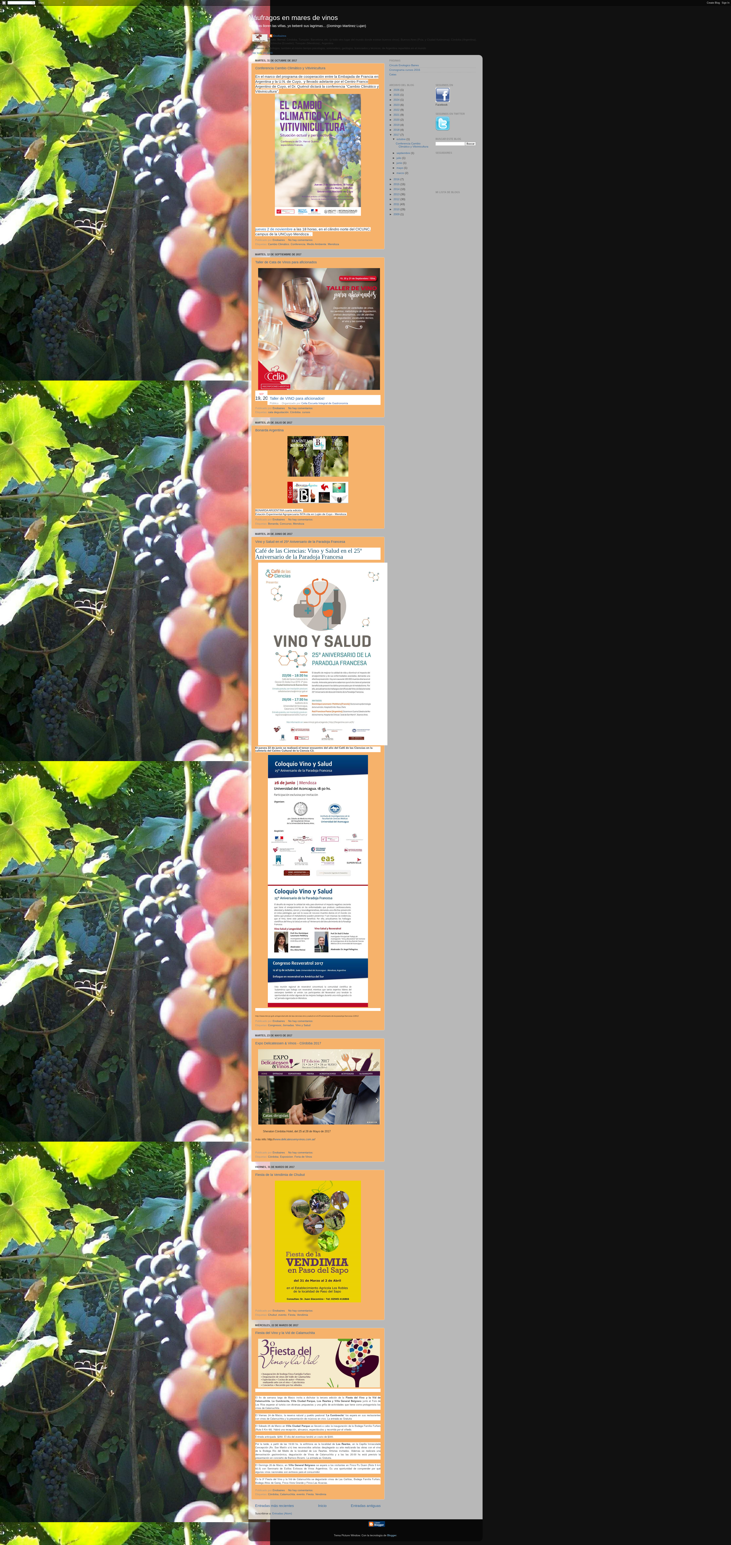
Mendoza (333, 244)
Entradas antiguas (366, 1506)
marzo (401, 173)
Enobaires (279, 35)
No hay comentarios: (301, 240)
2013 (396, 194)
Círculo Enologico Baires (404, 65)
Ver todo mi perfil (262, 53)
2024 (396, 99)
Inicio (322, 1506)
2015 (396, 184)
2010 (396, 209)
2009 (396, 214)
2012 (396, 199)
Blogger (391, 1535)
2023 (396, 105)
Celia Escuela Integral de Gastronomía (324, 403)
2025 (396, 94)
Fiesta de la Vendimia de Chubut (280, 1175)
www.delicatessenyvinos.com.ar (294, 1139)
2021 (396, 114)
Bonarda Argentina (269, 430)
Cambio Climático (278, 244)
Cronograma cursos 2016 (404, 69)
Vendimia (302, 1314)
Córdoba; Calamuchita (281, 1494)
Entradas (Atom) (282, 1513)
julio (399, 158)
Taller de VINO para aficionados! (297, 398)
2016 (396, 179)
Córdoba (295, 412)
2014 (396, 189)
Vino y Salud (302, 1025)
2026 (396, 89)
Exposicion (286, 1156)
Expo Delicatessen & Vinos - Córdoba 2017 (288, 1043)
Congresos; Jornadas (281, 1025)
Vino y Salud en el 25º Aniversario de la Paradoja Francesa (300, 542)
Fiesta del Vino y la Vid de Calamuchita (285, 1333)
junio (400, 163)
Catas (392, 74)
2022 (396, 109)
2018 (396, 129)
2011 (396, 204)
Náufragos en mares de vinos (293, 18)
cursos (306, 412)
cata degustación (278, 412)
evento (282, 1314)
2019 (396, 124)
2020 (396, 119)
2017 (396, 134)
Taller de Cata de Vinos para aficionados (286, 262)
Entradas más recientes (274, 1506)
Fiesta (291, 1314)
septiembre (404, 153)
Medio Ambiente (316, 244)
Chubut (272, 1314)
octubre (401, 139)
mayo (400, 167)
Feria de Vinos (303, 1156)
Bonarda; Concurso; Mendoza (286, 523)
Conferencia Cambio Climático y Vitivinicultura (290, 68)
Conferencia (298, 244)
